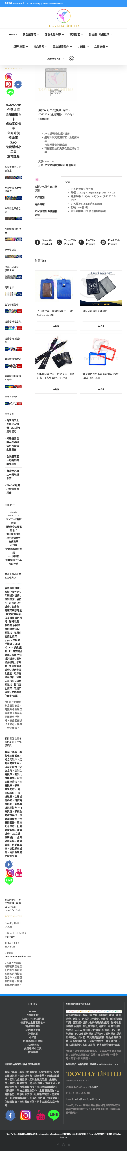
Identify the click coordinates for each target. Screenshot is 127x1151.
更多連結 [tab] (40, 204)
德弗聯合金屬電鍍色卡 (32, 1022)
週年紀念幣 (36, 1083)
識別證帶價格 (13, 534)
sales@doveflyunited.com (53, 3)
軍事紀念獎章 (24, 1094)
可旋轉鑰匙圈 (27, 1087)
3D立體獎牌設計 (19, 1098)
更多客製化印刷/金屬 (108, 1045)
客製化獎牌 (11, 752)
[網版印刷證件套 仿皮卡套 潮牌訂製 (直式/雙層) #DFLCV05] (56, 351)
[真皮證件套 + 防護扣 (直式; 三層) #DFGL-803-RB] (56, 288)
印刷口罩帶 (89, 1045)
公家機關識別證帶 (99, 1022)
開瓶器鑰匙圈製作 (47, 1087)
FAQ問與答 (13, 556)
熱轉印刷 (14, 621)
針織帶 (95, 1019)
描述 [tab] (37, 179)
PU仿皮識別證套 (84, 1033)
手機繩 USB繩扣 (101, 1030)
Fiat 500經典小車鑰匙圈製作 (13, 489)
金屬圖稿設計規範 (33, 1041)
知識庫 (13, 137)
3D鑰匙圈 (50, 1083)
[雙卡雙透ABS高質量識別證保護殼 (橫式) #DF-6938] (101, 351)
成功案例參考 (13, 538)
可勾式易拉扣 (96, 1041)
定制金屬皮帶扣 (38, 1079)
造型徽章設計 (27, 1101)
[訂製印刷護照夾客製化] (101, 288)
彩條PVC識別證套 (105, 1033)
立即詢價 (13, 133)
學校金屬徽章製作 (27, 1090)
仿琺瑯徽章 (11, 1101)
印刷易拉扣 (112, 1041)
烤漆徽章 (52, 1098)
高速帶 (15, 606)
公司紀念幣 (11, 767)
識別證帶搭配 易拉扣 (94, 1026)
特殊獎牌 (10, 1090)
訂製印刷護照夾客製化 (95, 311)
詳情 (57, 326)
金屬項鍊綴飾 (46, 1090)
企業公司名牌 (37, 1098)
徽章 (17, 785)
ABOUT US (14, 515)
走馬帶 (12, 603)
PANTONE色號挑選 (33, 1019)
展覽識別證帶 (13, 614)
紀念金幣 (39, 1075)
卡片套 (81, 1037)
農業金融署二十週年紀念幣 (13, 475)
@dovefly (10, 936)
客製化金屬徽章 (28, 1072)
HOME (13, 512)
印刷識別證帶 (12, 595)
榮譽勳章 (10, 789)
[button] (71, 59)
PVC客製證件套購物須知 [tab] (46, 213)
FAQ (13, 142)
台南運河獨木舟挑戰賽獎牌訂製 (13, 460)
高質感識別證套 (95, 1037)
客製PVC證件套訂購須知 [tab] (46, 188)
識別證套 (71, 165)
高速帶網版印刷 (13, 610)
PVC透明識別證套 (55, 165)
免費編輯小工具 (13, 560)
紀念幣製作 (11, 759)
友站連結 (13, 156)
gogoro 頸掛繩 (12, 640)
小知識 (13, 545)
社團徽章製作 (41, 1094)
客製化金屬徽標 (18, 1079)
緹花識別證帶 (73, 1045)
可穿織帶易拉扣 (79, 1041)
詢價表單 (13, 541)
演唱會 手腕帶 (12, 625)
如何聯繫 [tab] (40, 197)
